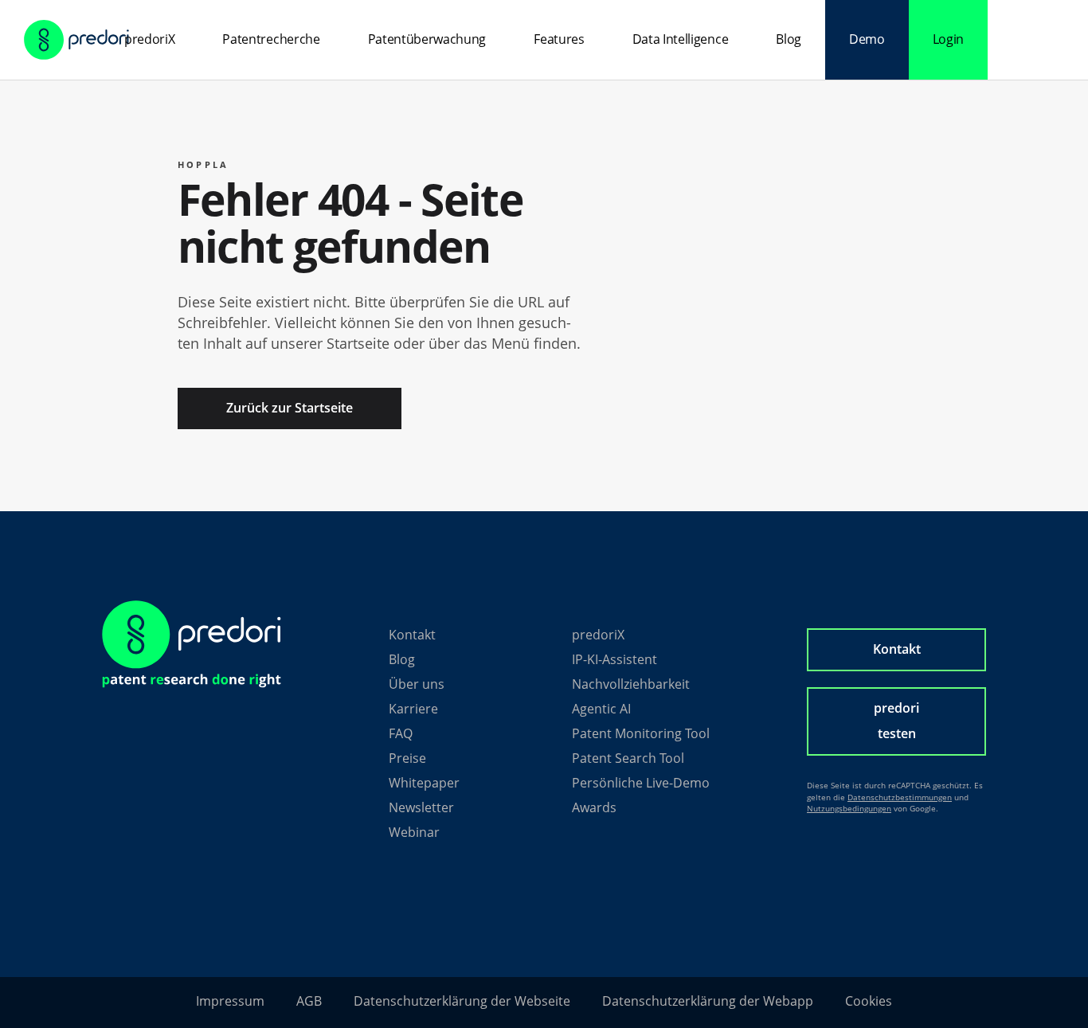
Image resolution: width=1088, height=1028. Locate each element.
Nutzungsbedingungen (849, 808)
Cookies (868, 1001)
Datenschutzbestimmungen (899, 797)
